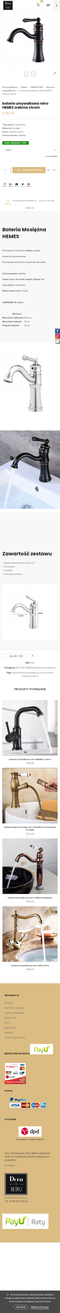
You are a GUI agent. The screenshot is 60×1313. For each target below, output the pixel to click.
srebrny (34, 676)
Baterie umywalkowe (46, 667)
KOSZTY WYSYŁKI (46, 200)
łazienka (26, 676)
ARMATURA (37, 87)
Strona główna (9, 87)
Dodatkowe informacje (25, 200)
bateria (15, 672)
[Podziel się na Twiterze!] (22, 184)
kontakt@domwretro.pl (16, 1197)
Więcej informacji (40, 1307)
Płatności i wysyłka (14, 1007)
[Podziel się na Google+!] (10, 184)
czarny (43, 672)
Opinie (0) (30, 208)
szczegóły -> (11, 1165)
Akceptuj (21, 1307)
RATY (7, 1022)
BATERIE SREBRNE (25, 667)
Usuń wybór (52, 156)
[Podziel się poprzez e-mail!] (16, 184)
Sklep (24, 87)
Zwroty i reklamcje (14, 1012)
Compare (54, 170)
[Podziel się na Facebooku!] (4, 184)
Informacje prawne (15, 1037)
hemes (50, 672)
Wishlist (9, 1032)
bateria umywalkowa (29, 672)
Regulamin (10, 1027)
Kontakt (9, 1002)
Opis (8, 200)
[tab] (7, 200)
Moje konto (10, 1017)
